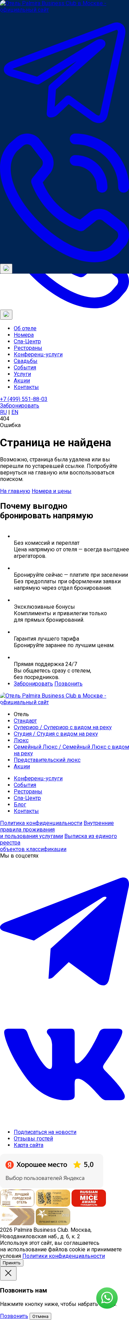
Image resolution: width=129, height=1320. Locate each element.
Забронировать (19, 405)
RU (3, 412)
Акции (22, 380)
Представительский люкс (47, 760)
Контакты (26, 387)
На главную (15, 491)
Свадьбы (25, 361)
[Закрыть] (8, 1273)
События (25, 367)
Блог (20, 804)
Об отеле (25, 328)
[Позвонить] (64, 260)
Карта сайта (28, 1145)
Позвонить (68, 683)
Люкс (21, 740)
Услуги (22, 374)
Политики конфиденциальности (63, 1256)
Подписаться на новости (45, 1132)
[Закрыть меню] (6, 315)
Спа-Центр (27, 341)
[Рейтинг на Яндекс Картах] (51, 1186)
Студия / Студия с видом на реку (56, 734)
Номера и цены (52, 491)
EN (14, 412)
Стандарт (25, 721)
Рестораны (28, 348)
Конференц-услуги (38, 354)
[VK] (64, 1120)
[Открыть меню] (6, 269)
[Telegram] (64, 130)
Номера (24, 335)
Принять (12, 1262)
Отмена (40, 1316)
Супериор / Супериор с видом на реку (63, 727)
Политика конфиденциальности (41, 823)
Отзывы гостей (33, 1138)
